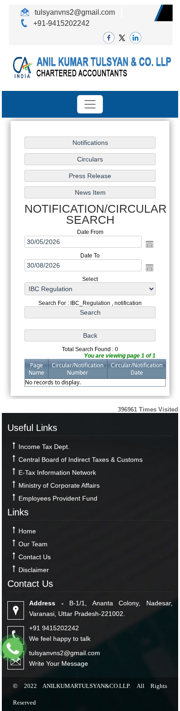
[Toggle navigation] (90, 104)
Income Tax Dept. (44, 446)
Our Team (33, 544)
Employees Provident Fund (57, 498)
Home (27, 531)
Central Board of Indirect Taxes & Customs (80, 459)
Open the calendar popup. (149, 244)
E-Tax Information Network (57, 472)
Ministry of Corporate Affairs (59, 485)
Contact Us (34, 557)
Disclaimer (33, 570)
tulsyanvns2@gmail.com (74, 12)
